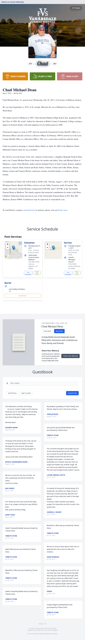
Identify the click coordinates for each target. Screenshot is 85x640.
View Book (47, 331)
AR (10, 291)
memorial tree (29, 210)
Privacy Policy (36, 630)
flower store (62, 210)
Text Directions (28, 273)
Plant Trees (37, 273)
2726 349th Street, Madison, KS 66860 (74, 266)
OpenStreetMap (45, 634)
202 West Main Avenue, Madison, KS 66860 (33, 265)
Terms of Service (48, 630)
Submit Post (72, 393)
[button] (13, 248)
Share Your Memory (70, 356)
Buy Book (59, 331)
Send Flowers (22, 296)
